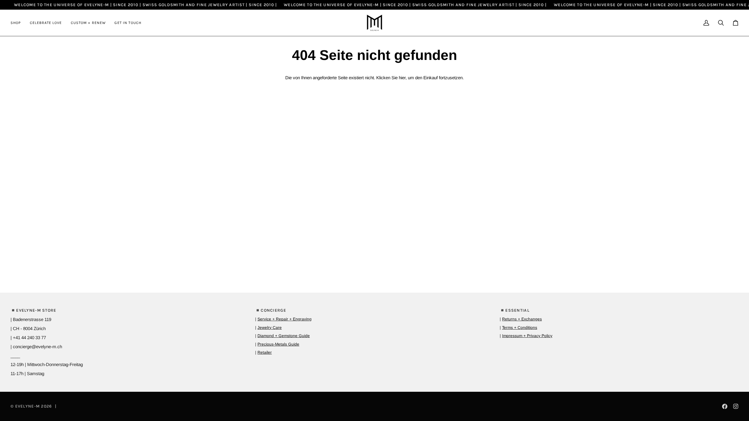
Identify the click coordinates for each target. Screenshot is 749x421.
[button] (18, 23)
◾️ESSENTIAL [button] (515, 310)
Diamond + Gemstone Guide (283, 336)
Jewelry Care (269, 327)
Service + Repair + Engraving (284, 319)
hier (402, 77)
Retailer (264, 352)
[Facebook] (724, 406)
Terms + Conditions (519, 327)
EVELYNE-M (27, 406)
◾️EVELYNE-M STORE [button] (33, 310)
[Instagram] (735, 406)
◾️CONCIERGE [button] (270, 310)
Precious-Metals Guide (278, 344)
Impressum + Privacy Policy (527, 336)
